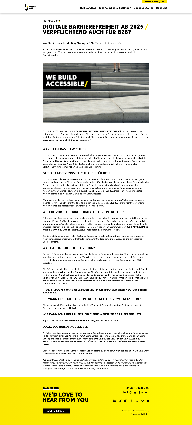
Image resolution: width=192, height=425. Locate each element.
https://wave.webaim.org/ (80, 320)
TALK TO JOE (51, 388)
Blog (156, 2)
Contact (147, 2)
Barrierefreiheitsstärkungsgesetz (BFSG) (98, 131)
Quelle (97, 193)
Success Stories (143, 7)
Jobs (163, 2)
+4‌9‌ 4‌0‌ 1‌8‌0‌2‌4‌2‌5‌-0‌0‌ (137, 388)
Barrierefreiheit (71, 179)
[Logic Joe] (30, 7)
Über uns (161, 8)
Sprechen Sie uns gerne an (128, 350)
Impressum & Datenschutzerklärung (135, 411)
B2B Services (88, 8)
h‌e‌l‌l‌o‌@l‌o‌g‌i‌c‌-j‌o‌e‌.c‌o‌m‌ (136, 392)
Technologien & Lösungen (115, 8)
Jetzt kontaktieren (56, 411)
